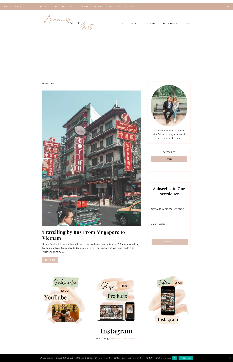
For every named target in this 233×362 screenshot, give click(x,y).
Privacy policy (186, 358)
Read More (50, 260)
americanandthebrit (123, 338)
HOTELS (169, 159)
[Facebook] (216, 11)
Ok (175, 358)
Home (45, 83)
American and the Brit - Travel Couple (69, 23)
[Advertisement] (116, 56)
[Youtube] (212, 11)
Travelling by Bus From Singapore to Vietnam (83, 235)
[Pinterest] (220, 11)
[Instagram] (224, 11)
